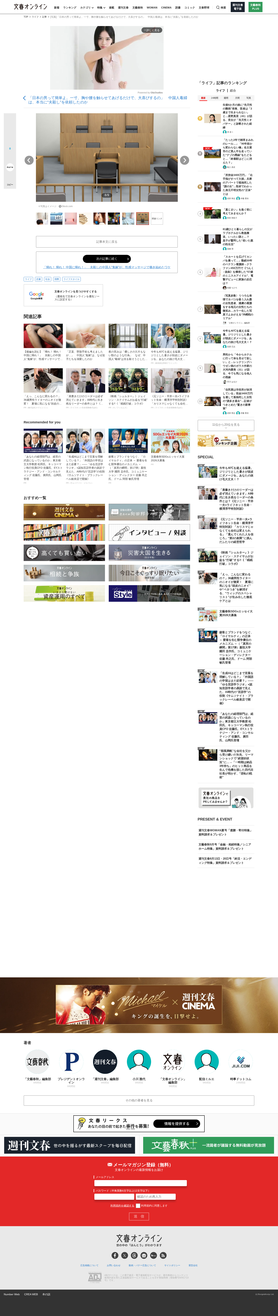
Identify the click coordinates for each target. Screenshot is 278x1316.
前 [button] (29, 160)
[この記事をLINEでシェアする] (10, 156)
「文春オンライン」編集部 (238, 323)
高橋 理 (230, 249)
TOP (26, 17)
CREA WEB (31, 1294)
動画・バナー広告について (142, 1265)
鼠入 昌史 (231, 167)
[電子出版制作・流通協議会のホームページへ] (95, 1278)
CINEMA (166, 7)
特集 (100, 7)
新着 (56, 7)
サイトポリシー (172, 1265)
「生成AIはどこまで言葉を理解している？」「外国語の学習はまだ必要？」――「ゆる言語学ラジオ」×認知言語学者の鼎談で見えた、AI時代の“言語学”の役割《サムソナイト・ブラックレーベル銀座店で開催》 (85, 469)
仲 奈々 (230, 132)
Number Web (12, 1294)
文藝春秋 (137, 7)
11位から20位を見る (226, 424)
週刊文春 (123, 7)
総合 (233, 90)
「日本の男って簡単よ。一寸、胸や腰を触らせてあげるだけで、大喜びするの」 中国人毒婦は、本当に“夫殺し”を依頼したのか (107, 100)
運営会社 (193, 1265)
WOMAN (152, 7)
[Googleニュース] (144, 1255)
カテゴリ (85, 7)
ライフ (35, 17)
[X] (124, 1255)
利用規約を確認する (122, 1205)
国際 (56, 279)
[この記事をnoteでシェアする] (10, 168)
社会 (47, 279)
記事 (44, 17)
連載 (111, 7)
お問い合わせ (113, 1265)
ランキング (69, 7)
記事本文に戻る (106, 241)
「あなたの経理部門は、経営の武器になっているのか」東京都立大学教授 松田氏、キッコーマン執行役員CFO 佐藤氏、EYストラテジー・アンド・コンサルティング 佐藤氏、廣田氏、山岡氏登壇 (43, 469)
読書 (178, 7)
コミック (189, 7)
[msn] (153, 1255)
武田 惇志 (231, 198)
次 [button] (184, 160)
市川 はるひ (232, 382)
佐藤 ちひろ (232, 288)
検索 (223, 7)
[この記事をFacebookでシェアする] (10, 132)
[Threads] (134, 1255)
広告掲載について (89, 1265)
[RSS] (163, 1255)
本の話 (46, 1294)
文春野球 (204, 7)
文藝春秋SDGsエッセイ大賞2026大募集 (167, 460)
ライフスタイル (71, 279)
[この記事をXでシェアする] (10, 120)
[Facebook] (115, 1255)
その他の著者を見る (139, 1100)
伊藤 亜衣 (245, 198)
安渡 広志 (231, 347)
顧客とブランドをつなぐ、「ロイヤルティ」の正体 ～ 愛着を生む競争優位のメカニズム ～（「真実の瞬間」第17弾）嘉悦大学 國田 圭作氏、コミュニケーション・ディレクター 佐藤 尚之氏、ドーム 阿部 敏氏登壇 (128, 469)
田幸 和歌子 (232, 218)
